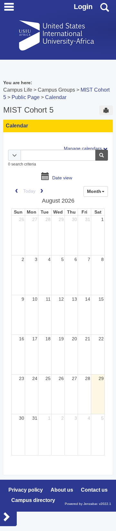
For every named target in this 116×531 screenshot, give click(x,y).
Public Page (26, 97)
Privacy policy (25, 490)
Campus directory (33, 500)
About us (62, 490)
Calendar (55, 97)
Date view (62, 178)
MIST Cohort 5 (28, 109)
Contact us (94, 490)
